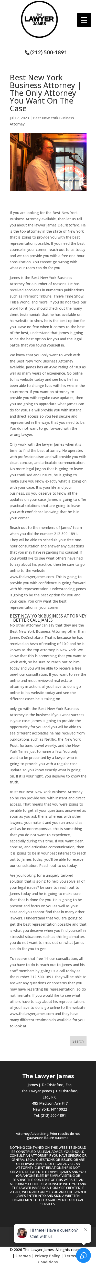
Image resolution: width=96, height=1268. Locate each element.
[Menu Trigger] (84, 20)
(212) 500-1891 (48, 52)
